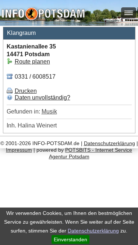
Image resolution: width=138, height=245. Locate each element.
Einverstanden (70, 239)
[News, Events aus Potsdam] (43, 14)
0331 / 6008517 (34, 76)
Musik (49, 111)
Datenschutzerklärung (93, 231)
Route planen (32, 61)
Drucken (26, 91)
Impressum (19, 150)
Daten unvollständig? (42, 97)
